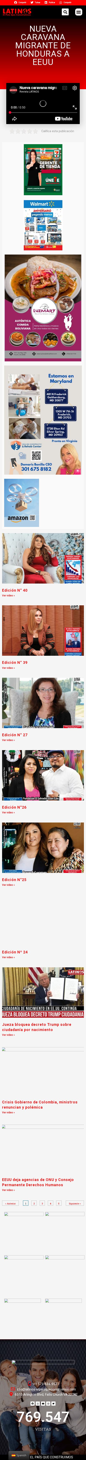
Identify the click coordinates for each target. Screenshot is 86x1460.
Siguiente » (75, 1203)
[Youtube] (43, 1404)
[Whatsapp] (38, 1404)
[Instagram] (48, 1404)
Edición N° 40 (15, 590)
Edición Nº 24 (15, 952)
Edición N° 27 (15, 735)
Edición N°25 (14, 879)
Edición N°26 (14, 807)
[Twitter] (53, 1404)
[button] (78, 12)
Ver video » (8, 595)
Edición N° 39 (15, 662)
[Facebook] (32, 1404)
